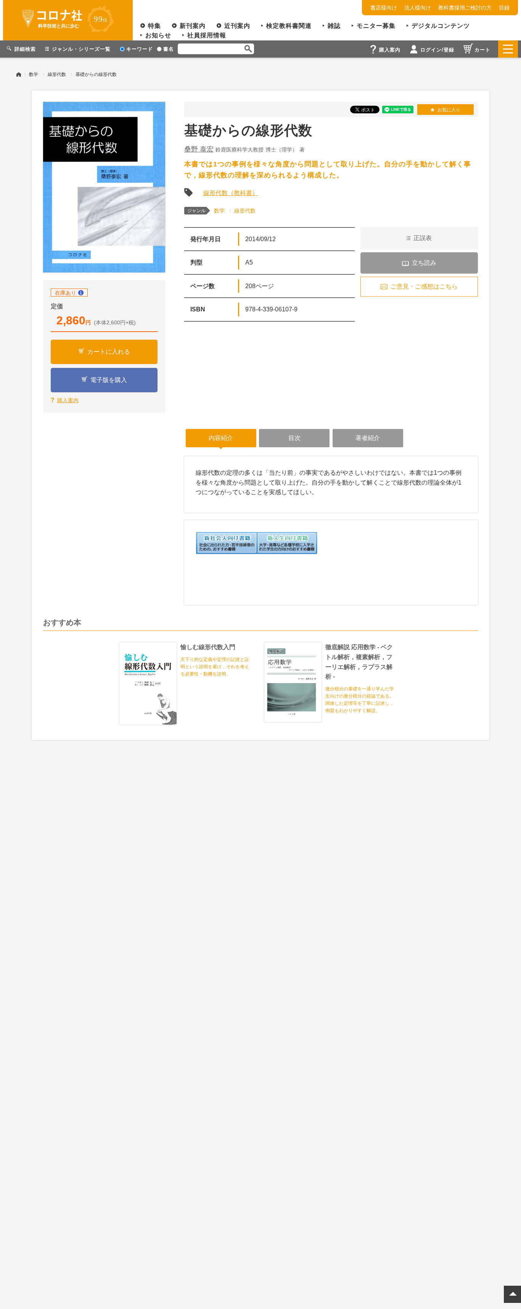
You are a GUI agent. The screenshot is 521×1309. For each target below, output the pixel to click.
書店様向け (383, 8)
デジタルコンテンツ (441, 26)
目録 (504, 8)
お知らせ (158, 35)
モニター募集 (376, 26)
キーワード (139, 49)
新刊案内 (193, 26)
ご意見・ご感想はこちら (424, 286)
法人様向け (417, 8)
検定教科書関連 (289, 26)
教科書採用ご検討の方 (465, 8)
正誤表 (422, 238)
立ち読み (424, 263)
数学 (33, 74)
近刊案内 (237, 26)
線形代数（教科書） (230, 193)
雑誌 (334, 26)
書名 (168, 49)
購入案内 (68, 400)
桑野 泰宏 (199, 149)
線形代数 (57, 74)
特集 (154, 26)
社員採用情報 (206, 35)
